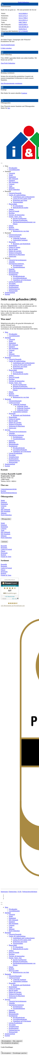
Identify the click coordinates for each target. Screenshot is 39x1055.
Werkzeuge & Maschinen (17, 254)
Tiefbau (11, 209)
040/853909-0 (23, 24)
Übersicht (12, 173)
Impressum (4, 891)
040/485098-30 (23, 27)
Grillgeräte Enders (22, 410)
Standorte (8, 337)
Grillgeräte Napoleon (23, 408)
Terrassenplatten (18, 202)
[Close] (1, 904)
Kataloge (24, 93)
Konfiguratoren (13, 287)
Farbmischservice (14, 289)
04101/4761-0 (23, 16)
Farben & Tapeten (14, 247)
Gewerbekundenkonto (20, 278)
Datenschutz (13, 891)
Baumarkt (8, 399)
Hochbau (12, 213)
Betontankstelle (13, 272)
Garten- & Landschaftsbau (17, 195)
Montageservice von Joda (21, 231)
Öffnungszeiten (6, 519)
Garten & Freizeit (14, 236)
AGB (20, 891)
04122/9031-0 (23, 20)
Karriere (7, 294)
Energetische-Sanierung (16, 263)
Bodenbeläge (13, 245)
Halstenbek (12, 177)
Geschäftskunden (14, 169)
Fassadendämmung (19, 267)
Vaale (10, 186)
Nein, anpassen (17, 1041)
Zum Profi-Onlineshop (8, 63)
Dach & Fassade (14, 211)
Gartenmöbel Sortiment (20, 240)
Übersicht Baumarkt (15, 235)
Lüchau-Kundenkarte (15, 282)
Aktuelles (12, 262)
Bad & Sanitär (13, 249)
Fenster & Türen (6, 556)
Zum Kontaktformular (8, 45)
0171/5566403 (23, 31)
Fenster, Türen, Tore (15, 216)
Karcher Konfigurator (19, 218)
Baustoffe (8, 357)
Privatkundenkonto (19, 276)
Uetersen (11, 184)
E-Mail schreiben (6, 48)
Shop (6, 332)
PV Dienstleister (18, 206)
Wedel (11, 175)
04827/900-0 (23, 22)
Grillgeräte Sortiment (19, 238)
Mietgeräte (12, 271)
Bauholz (11, 227)
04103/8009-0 (23, 13)
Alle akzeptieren (6, 1041)
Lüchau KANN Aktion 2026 (22, 198)
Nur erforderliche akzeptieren (10, 1043)
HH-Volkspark (13, 179)
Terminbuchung (14, 285)
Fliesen (11, 226)
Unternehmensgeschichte (9, 489)
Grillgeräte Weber (22, 406)
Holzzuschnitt (13, 291)
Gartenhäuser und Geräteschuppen (24, 197)
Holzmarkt (12, 242)
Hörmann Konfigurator (20, 220)
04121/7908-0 (23, 18)
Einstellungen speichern (20, 1053)
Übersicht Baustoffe (15, 193)
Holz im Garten (14, 229)
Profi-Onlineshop (23, 2)
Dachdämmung (17, 265)
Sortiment (4, 541)
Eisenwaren (12, 256)
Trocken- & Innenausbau (16, 215)
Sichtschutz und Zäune (20, 200)
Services (7, 430)
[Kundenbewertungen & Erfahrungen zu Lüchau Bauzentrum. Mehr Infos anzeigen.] (10, 599)
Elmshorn (12, 180)
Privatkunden (13, 168)
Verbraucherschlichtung (29, 891)
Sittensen (11, 188)
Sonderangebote (10, 292)
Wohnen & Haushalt (15, 253)
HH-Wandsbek (13, 182)
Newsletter (12, 283)
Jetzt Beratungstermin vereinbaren (11, 83)
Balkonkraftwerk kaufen (20, 207)
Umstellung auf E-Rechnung (22, 280)
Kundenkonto (13, 274)
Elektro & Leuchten (15, 251)
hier (9, 108)
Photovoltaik (13, 204)
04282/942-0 (23, 29)
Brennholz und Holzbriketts (21, 244)
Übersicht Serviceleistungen (17, 260)
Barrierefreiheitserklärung (9, 493)
